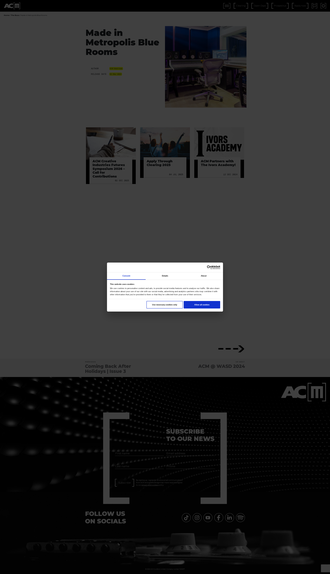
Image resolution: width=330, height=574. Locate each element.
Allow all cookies (201, 305)
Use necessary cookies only (164, 305)
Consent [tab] (126, 276)
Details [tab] (165, 276)
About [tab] (204, 276)
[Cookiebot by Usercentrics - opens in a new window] (209, 267)
